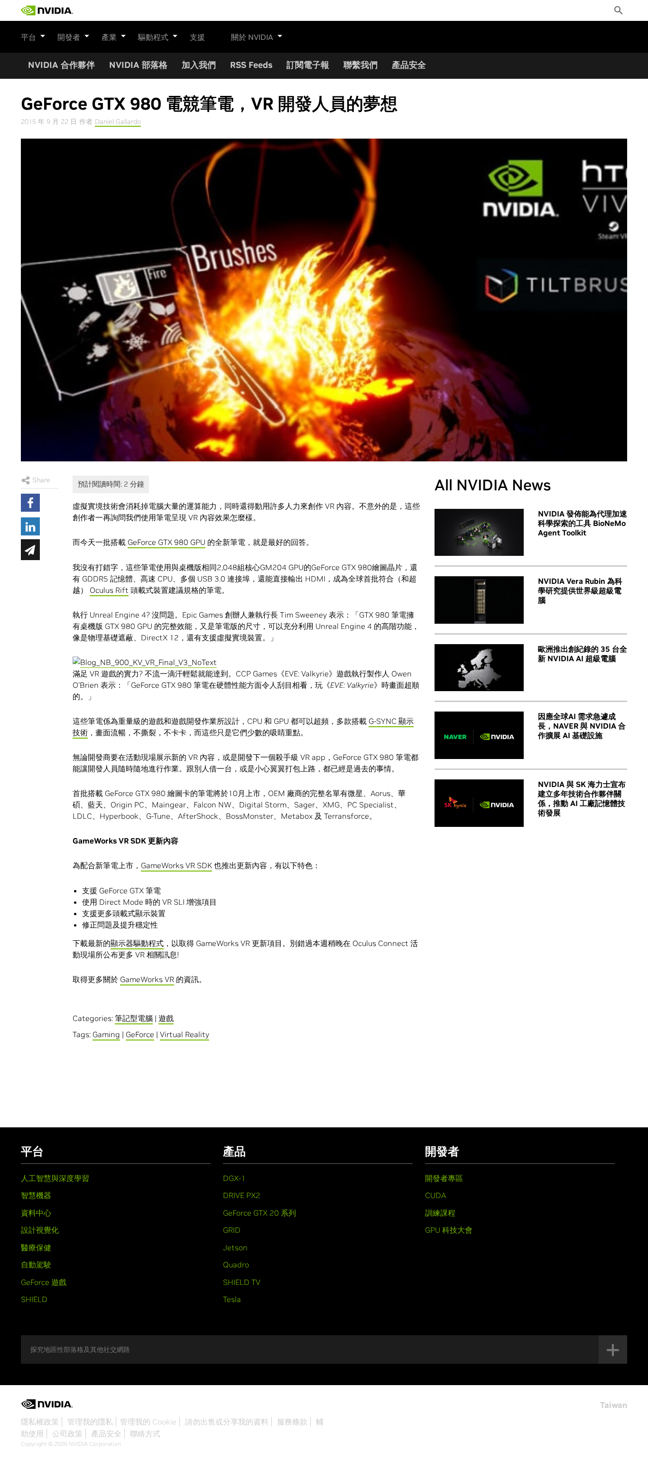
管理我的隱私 (90, 1421)
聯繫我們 (360, 64)
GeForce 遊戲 (43, 1282)
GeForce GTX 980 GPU (166, 542)
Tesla (232, 1299)
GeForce (140, 1034)
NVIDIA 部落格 (138, 64)
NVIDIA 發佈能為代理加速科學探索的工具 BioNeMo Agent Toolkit (582, 523)
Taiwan (613, 1405)
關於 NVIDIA (252, 37)
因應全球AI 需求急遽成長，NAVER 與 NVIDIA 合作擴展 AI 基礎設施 (582, 726)
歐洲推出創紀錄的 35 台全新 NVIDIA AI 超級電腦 (582, 653)
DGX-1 (234, 1178)
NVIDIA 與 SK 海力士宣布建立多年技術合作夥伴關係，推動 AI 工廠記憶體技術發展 (582, 798)
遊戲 (166, 1018)
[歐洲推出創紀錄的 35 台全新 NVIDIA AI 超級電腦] (479, 668)
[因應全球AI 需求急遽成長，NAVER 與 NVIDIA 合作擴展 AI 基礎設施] (479, 735)
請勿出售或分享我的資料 (226, 1421)
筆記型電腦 (134, 1018)
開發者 (68, 37)
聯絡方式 (145, 1433)
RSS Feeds (251, 64)
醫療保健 (36, 1247)
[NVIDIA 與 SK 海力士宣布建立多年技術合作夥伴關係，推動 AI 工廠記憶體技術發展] (479, 803)
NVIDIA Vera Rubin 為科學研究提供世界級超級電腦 (580, 590)
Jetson (235, 1247)
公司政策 (67, 1433)
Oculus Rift (109, 590)
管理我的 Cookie (148, 1421)
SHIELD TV (241, 1282)
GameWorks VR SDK (176, 865)
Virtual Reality (184, 1034)
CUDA (435, 1195)
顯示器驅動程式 (137, 943)
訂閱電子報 (308, 64)
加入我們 (199, 64)
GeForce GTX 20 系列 (259, 1213)
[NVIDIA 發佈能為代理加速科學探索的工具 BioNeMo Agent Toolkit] (479, 532)
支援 (197, 37)
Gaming (106, 1034)
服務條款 (292, 1421)
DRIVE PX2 (241, 1195)
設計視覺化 (40, 1230)
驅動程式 (153, 37)
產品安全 (409, 64)
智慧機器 (36, 1195)
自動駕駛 (36, 1264)
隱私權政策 (40, 1421)
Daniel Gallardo (118, 121)
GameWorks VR (147, 979)
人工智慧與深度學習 (55, 1178)
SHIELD (34, 1299)
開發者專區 (444, 1178)
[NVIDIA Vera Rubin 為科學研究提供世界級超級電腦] (479, 600)
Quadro (236, 1264)
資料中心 (36, 1213)
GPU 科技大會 (448, 1230)
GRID (232, 1230)
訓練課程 (440, 1213)
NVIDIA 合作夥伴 (61, 64)
